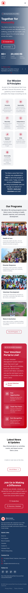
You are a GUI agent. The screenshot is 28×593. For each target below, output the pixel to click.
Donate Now (9, 41)
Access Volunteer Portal (13, 384)
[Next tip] (25, 69)
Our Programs (4, 538)
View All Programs (13, 331)
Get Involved (7, 47)
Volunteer (3, 543)
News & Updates (5, 541)
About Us (3, 536)
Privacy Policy (8, 588)
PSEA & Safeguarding (6, 550)
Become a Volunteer (15, 506)
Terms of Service (18, 588)
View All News (13, 469)
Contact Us (4, 545)
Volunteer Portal (5, 548)
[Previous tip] (22, 69)
